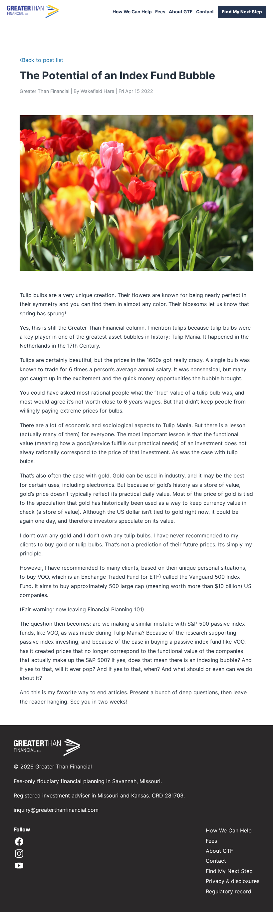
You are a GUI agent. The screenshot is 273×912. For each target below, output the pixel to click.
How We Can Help (132, 11)
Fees (160, 11)
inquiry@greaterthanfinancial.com (56, 809)
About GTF (180, 11)
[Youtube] (19, 866)
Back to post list (41, 60)
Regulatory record (228, 891)
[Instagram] (19, 854)
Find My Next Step (242, 11)
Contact (205, 11)
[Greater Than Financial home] (33, 12)
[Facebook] (19, 842)
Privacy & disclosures (232, 881)
